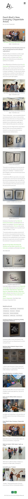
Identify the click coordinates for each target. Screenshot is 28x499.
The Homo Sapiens (18, 224)
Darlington (6, 310)
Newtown (6, 313)
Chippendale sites (13, 289)
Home (4, 298)
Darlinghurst (20, 308)
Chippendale (12, 24)
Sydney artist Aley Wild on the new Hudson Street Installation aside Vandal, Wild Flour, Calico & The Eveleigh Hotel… (13, 391)
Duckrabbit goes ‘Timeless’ (9, 467)
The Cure (16, 226)
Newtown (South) (14, 313)
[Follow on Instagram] (15, 492)
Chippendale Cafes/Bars (12, 291)
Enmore (12, 310)
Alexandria (6, 308)
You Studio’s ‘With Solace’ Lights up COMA (13, 444)
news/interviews (19, 288)
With (4, 444)
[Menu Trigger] (25, 3)
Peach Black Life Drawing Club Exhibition (12, 42)
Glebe (18, 310)
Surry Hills (19, 315)
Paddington (6, 315)
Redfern (12, 315)
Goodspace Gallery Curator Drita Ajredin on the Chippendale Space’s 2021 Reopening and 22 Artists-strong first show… (14, 341)
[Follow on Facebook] (12, 492)
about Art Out (16, 293)
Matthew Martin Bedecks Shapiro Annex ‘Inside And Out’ (13, 347)
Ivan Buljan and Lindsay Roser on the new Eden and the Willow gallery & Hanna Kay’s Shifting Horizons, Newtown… (14, 416)
